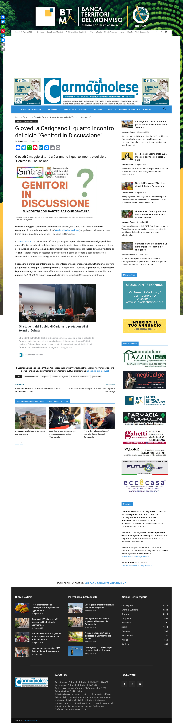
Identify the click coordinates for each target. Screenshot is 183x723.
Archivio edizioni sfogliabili (76, 32)
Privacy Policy (61, 691)
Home (23, 109)
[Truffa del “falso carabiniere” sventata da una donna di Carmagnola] (99, 418)
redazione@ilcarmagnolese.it (135, 556)
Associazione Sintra (30, 377)
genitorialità (96, 377)
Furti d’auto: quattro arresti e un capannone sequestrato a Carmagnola (63, 434)
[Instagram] (161, 32)
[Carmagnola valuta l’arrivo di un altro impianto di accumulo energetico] (127, 246)
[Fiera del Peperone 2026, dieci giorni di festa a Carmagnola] (127, 186)
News (122, 32)
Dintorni (97, 109)
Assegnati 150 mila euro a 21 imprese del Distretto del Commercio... (45, 622)
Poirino (83, 109)
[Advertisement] (91, 55)
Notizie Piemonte (110, 32)
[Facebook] (156, 32)
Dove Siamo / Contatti (55, 32)
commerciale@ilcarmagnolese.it (137, 565)
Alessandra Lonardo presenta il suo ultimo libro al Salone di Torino (37, 390)
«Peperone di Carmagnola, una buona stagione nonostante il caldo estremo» (150, 214)
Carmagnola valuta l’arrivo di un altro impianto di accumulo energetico (151, 246)
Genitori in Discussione (79, 377)
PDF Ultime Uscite (95, 32)
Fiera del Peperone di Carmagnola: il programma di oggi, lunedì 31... (45, 608)
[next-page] (21, 442)
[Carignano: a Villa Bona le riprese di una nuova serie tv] (30, 418)
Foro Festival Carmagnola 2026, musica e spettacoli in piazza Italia (151, 157)
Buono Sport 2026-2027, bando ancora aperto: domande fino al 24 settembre (46, 637)
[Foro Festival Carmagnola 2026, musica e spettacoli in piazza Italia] (127, 156)
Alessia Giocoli (127, 164)
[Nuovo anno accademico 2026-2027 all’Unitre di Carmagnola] (22, 652)
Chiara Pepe (22, 141)
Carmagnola (34, 109)
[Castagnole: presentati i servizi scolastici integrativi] (75, 608)
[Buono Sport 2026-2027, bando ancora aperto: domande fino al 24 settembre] (22, 637)
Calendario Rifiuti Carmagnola (138, 32)
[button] (164, 109)
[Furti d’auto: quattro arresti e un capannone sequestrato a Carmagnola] (64, 418)
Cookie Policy (76, 691)
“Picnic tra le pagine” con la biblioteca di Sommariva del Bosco (98, 636)
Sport (111, 109)
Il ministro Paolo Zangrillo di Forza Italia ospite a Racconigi (92, 390)
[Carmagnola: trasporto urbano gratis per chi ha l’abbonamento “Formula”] (127, 124)
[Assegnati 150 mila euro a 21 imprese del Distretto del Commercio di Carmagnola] (22, 623)
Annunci (147, 109)
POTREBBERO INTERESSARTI (30, 401)
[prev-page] (17, 442)
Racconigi (69, 109)
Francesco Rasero (128, 132)
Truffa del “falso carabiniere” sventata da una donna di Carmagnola (96, 434)
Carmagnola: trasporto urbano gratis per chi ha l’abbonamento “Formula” (151, 124)
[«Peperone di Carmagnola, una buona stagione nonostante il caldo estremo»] (127, 214)
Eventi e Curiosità (31, 121)
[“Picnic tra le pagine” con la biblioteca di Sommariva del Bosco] (75, 637)
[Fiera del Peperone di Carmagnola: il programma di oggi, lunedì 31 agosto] (22, 608)
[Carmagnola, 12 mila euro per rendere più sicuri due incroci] (75, 651)
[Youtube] (166, 32)
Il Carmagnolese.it (29, 720)
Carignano (52, 109)
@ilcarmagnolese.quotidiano (105, 583)
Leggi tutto (66, 347)
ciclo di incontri (24, 241)
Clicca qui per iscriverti (98, 371)
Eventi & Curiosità (128, 109)
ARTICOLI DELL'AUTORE (57, 401)
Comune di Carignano (60, 377)
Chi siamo (40, 32)
